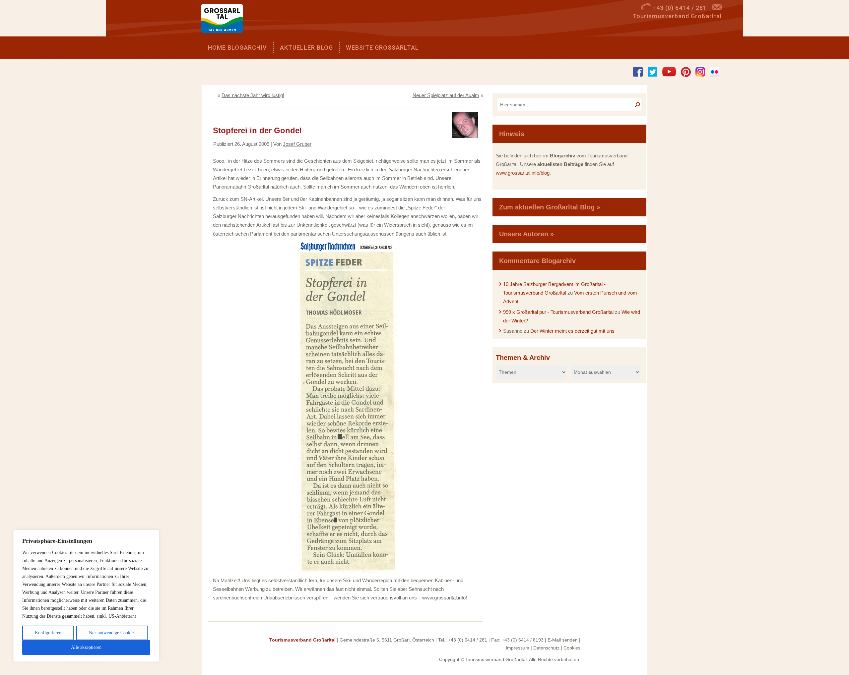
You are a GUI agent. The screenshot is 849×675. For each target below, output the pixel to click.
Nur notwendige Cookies (112, 632)
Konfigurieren (48, 632)
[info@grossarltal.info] (717, 7)
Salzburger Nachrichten (415, 169)
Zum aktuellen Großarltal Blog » (549, 207)
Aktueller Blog (306, 47)
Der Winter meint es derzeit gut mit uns (572, 331)
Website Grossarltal (382, 47)
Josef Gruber (297, 144)
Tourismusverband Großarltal (302, 640)
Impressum (517, 647)
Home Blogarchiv (237, 47)
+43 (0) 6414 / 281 (467, 640)
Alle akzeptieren (86, 647)
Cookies (571, 647)
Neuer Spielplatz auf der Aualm (446, 95)
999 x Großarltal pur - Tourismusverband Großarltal (558, 312)
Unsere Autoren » (526, 234)
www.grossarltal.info (444, 597)
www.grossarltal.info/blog (523, 173)
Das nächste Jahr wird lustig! (253, 95)
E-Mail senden (563, 640)
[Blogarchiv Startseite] (224, 20)
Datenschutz (546, 647)
